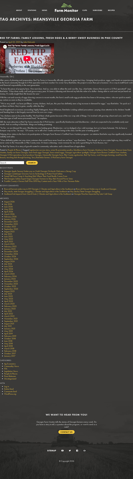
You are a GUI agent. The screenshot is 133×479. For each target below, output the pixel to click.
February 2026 (10, 216)
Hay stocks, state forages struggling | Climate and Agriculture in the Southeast (35, 191)
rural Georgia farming (106, 155)
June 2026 (8, 206)
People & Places (14, 150)
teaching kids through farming (19, 157)
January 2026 (10, 219)
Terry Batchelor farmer (41, 157)
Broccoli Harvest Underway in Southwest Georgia (96, 189)
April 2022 (8, 313)
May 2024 (8, 268)
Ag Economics (10, 363)
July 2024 (8, 264)
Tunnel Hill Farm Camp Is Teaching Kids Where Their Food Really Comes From (35, 176)
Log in (6, 386)
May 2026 (8, 209)
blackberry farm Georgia (84, 150)
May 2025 (8, 239)
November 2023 (11, 283)
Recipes (111, 10)
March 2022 (9, 316)
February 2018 (10, 351)
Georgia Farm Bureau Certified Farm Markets (107, 152)
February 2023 (10, 306)
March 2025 (9, 244)
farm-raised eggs (57, 152)
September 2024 (11, 259)
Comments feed (10, 391)
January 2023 (10, 308)
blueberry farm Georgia (105, 150)
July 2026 (8, 204)
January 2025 (10, 249)
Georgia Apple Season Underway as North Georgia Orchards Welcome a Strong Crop (40, 171)
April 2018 (8, 346)
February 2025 (10, 246)
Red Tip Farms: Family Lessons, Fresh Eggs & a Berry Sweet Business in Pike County (61, 38)
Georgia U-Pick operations (11, 155)
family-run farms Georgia (17, 152)
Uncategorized (10, 378)
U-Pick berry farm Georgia (62, 157)
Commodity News (11, 366)
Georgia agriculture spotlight (76, 152)
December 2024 (11, 251)
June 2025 (8, 236)
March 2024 (9, 273)
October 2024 (10, 256)
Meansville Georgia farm (52, 155)
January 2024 (10, 278)
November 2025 (11, 224)
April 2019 (8, 333)
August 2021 (9, 323)
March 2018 (9, 348)
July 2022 (8, 311)
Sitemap (51, 450)
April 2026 (8, 211)
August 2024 (9, 261)
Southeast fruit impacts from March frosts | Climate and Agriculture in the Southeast (37, 194)
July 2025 (8, 234)
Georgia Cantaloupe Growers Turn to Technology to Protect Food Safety (33, 173)
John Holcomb (29, 42)
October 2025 (10, 226)
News (44, 10)
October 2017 (10, 353)
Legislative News (11, 371)
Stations (32, 10)
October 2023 (10, 286)
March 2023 (9, 303)
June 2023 (8, 296)
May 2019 (8, 331)
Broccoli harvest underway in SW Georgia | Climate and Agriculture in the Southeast (38, 189)
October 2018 (10, 338)
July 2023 (8, 293)
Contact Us (66, 432)
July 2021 (8, 326)
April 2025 (8, 241)
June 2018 (8, 341)
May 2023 (8, 298)
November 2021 (11, 318)
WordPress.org (10, 394)
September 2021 (11, 321)
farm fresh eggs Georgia (39, 152)
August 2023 (9, 291)
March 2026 (9, 214)
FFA (5, 368)
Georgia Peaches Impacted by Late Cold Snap (93, 194)
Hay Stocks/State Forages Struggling (85, 191)
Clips (84, 10)
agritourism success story (40, 150)
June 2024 (8, 266)
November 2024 (11, 254)
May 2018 (8, 343)
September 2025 (11, 229)
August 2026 (9, 201)
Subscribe (97, 10)
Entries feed (9, 389)
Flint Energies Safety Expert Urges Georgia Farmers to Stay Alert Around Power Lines (38, 178)
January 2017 (9, 356)
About (19, 10)
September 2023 (11, 288)
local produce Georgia (32, 155)
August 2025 (9, 231)
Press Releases (10, 376)
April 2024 (8, 271)
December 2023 (11, 281)
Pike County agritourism (73, 155)
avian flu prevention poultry (62, 150)
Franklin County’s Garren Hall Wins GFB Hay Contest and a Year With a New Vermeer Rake (41, 181)
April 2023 (8, 301)
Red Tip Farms (89, 155)
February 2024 (10, 276)
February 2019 (10, 336)
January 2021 (9, 328)
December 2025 (11, 221)
